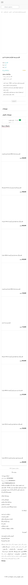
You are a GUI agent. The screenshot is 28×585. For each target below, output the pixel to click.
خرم (6, 64)
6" (11, 76)
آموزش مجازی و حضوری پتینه (7, 536)
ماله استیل (11, 551)
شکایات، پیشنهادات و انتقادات (7, 528)
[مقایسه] (4, 16)
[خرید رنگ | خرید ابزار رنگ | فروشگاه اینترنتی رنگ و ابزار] (15, 2)
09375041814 (12, 480)
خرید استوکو (10, 553)
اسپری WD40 (24, 551)
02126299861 (10, 478)
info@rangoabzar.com (10, 483)
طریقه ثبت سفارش (5, 504)
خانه (2, 12)
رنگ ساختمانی (12, 549)
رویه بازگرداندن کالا (5, 521)
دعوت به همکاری (4, 526)
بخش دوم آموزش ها (5, 540)
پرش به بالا (14, 472)
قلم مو (10, 12)
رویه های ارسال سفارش (6, 502)
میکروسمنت (17, 553)
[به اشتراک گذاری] (2, 16)
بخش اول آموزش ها (5, 538)
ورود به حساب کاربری (22, 7)
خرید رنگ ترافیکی (6, 546)
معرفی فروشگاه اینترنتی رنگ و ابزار (9, 506)
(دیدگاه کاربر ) (6, 70)
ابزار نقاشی (6, 12)
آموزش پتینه (19, 549)
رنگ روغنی (5, 549)
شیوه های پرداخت (5, 499)
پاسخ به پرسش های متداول (7, 519)
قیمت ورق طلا (17, 551)
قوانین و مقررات (4, 516)
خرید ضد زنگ (5, 551)
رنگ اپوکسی (24, 553)
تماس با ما (3, 523)
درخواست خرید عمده (5, 514)
